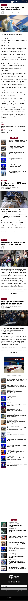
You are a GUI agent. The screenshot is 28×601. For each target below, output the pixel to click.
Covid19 (17, 121)
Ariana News (8, 13)
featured (23, 121)
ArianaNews (12, 121)
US (2, 122)
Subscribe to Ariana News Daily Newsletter (14, 591)
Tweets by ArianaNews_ (14, 513)
